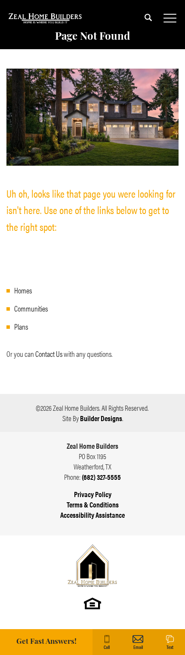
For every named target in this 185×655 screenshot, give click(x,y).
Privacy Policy (92, 494)
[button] (148, 23)
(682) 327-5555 (101, 477)
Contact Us (48, 353)
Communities (31, 308)
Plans (21, 326)
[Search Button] (148, 17)
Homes (23, 290)
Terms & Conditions (93, 504)
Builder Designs (101, 418)
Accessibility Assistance (92, 515)
